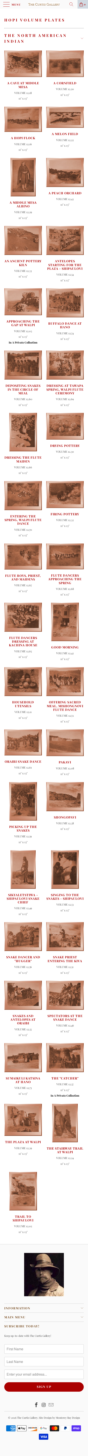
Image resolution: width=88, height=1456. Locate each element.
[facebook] (36, 1405)
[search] (73, 4)
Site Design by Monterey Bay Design (59, 1417)
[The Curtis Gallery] (44, 4)
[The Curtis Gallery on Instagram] (44, 1405)
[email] (51, 1405)
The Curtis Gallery (27, 1417)
